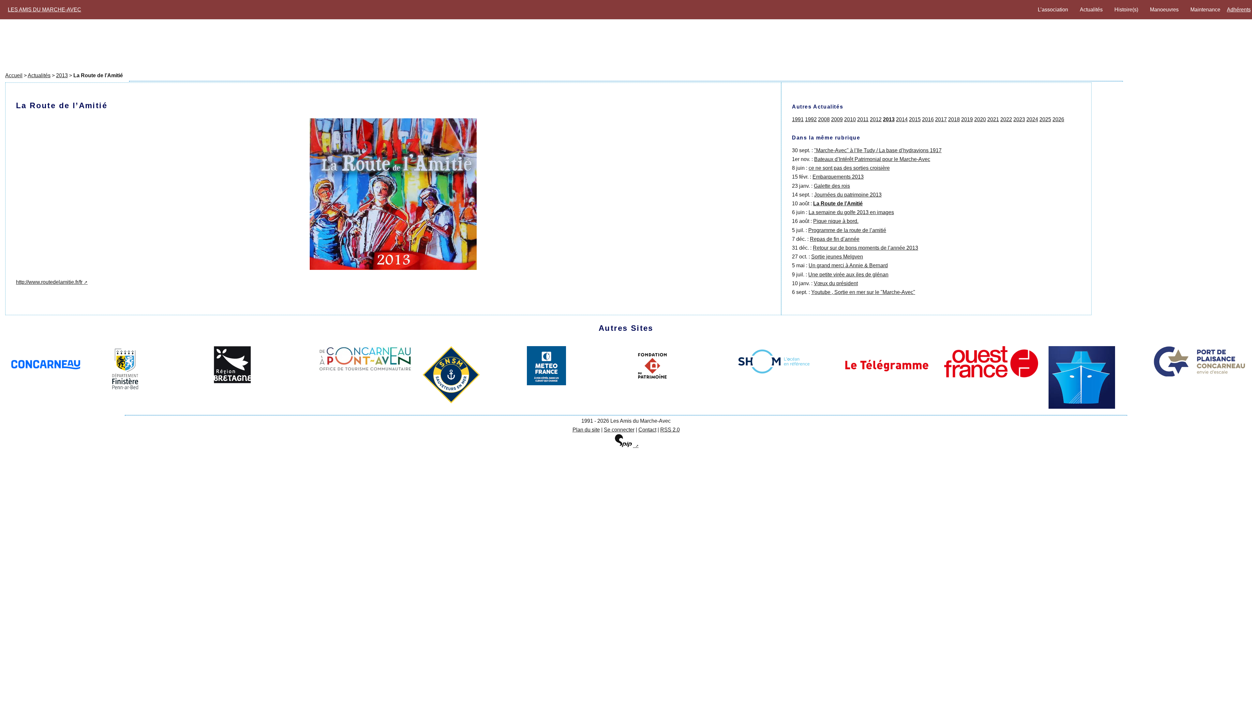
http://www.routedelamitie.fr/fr (49, 282)
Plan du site (586, 430)
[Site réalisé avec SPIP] (626, 445)
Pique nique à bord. (835, 221)
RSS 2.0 (670, 430)
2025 (1045, 119)
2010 (850, 119)
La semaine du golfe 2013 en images (851, 212)
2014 (902, 119)
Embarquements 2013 (838, 177)
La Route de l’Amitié (838, 203)
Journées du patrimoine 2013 (848, 195)
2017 (941, 119)
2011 (863, 119)
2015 (915, 119)
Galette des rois (832, 186)
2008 (824, 119)
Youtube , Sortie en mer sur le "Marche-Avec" (863, 292)
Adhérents (1239, 9)
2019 (967, 119)
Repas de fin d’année (834, 239)
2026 (1058, 119)
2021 (993, 119)
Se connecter (619, 430)
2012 (876, 119)
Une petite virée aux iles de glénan (848, 274)
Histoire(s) (1126, 9)
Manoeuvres (1164, 9)
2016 (928, 119)
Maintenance (1205, 9)
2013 (62, 75)
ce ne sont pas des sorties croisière (849, 168)
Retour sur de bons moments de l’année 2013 (865, 248)
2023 (1019, 119)
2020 (980, 119)
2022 (1006, 119)
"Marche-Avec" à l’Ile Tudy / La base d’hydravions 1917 (878, 150)
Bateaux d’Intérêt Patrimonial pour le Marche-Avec (872, 159)
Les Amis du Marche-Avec (44, 9)
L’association (1053, 9)
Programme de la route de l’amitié (847, 230)
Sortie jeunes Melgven (837, 256)
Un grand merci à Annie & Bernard (848, 265)
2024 (1032, 119)
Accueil (13, 75)
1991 (798, 119)
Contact (647, 430)
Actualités (1091, 9)
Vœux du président (836, 283)
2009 (837, 119)
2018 (954, 119)
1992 (811, 119)
